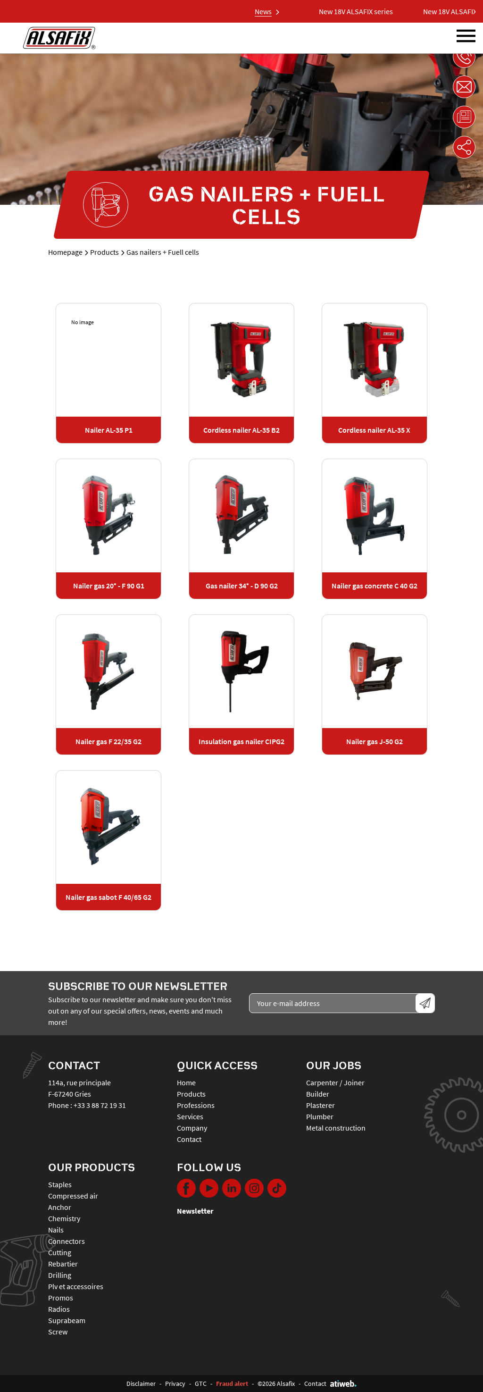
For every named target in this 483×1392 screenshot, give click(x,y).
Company (192, 1127)
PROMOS (60, 1297)
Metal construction (336, 1127)
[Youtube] (209, 1188)
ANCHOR (59, 1207)
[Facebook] (186, 1188)
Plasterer (320, 1105)
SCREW (57, 1331)
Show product (108, 360)
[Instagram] (254, 1188)
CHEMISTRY (64, 1218)
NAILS (56, 1229)
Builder (317, 1094)
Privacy (175, 1383)
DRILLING (59, 1275)
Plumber (319, 1116)
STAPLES (60, 1184)
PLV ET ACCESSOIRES (75, 1286)
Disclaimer (141, 1383)
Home (186, 1082)
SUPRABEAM (66, 1320)
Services (190, 1116)
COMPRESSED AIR (73, 1195)
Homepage (65, 252)
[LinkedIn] (231, 1188)
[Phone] (464, 56)
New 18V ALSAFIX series (339, 11)
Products (104, 252)
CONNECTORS (66, 1241)
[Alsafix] (59, 38)
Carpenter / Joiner (335, 1082)
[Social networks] (464, 147)
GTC (201, 1383)
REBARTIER (63, 1263)
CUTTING (59, 1252)
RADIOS (59, 1309)
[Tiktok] (276, 1188)
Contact (189, 1139)
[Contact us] (464, 86)
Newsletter (195, 1211)
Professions (196, 1105)
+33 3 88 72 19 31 (100, 1105)
